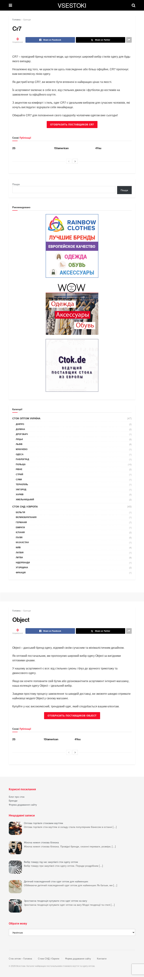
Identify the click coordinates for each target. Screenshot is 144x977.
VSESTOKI (72, 5)
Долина (20, 429)
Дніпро (20, 424)
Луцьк (19, 439)
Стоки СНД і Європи (48, 958)
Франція (21, 572)
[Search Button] (133, 5)
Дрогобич (22, 434)
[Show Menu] (10, 5)
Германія (21, 522)
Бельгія (20, 512)
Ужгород (21, 489)
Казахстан (22, 542)
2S (13, 148)
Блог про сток (16, 796)
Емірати (20, 527)
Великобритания (26, 517)
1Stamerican (61, 148)
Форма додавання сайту (23, 804)
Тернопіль (22, 484)
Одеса (20, 454)
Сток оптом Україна (26, 418)
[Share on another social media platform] (129, 40)
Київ (18, 547)
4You (98, 148)
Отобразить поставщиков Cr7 (72, 124)
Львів (19, 444)
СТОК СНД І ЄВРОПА (25, 506)
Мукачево (21, 449)
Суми (19, 479)
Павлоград (22, 459)
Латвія (20, 552)
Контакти (101, 958)
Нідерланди (23, 562)
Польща (21, 464)
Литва (19, 557)
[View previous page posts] (68, 161)
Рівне (19, 469)
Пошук (16, 184)
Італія (19, 537)
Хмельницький (25, 499)
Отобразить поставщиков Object (72, 715)
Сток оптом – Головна (20, 958)
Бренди (27, 19)
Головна (16, 19)
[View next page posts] (75, 161)
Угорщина (22, 567)
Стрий (19, 474)
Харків (20, 494)
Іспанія (20, 532)
